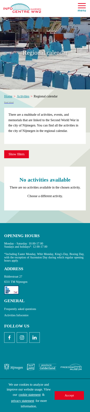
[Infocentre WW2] (22, 6)
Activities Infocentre (16, 315)
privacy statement (22, 401)
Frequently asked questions (20, 309)
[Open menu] (82, 7)
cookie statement (30, 394)
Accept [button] (69, 395)
